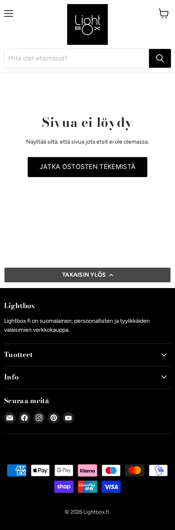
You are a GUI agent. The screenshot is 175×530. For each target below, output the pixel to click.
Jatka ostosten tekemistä (87, 167)
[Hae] (160, 58)
